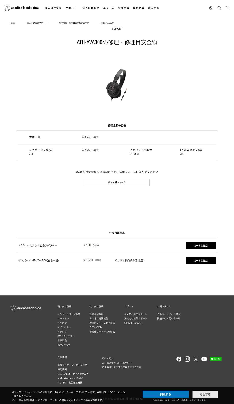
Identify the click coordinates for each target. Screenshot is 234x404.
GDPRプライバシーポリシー (117, 363)
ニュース (108, 8)
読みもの (154, 8)
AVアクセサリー (66, 336)
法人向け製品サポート (135, 318)
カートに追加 (201, 245)
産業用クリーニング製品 (102, 323)
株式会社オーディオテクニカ (72, 365)
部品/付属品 (64, 345)
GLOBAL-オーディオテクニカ (73, 374)
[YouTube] (204, 361)
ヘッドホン (63, 318)
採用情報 (138, 8)
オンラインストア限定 (69, 314)
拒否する (205, 394)
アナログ (62, 331)
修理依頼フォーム (117, 182)
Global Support (133, 323)
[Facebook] (179, 361)
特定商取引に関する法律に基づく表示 (121, 367)
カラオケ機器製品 (99, 318)
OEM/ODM (96, 327)
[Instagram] (187, 361)
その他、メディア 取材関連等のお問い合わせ (169, 316)
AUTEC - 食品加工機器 (70, 382)
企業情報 (123, 8)
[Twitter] (195, 361)
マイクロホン (64, 327)
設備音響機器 (96, 314)
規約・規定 (108, 358)
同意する (165, 394)
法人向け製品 (91, 8)
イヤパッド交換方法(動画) (129, 260)
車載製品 (62, 340)
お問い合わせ (164, 307)
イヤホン (62, 323)
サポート (71, 8)
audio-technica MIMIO (70, 378)
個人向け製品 (53, 8)
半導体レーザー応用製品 (102, 331)
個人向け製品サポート (135, 314)
